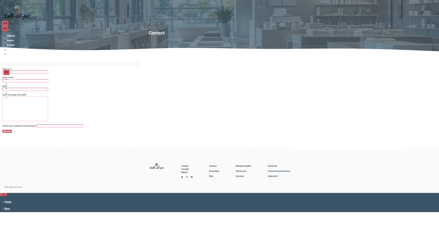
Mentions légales (243, 166)
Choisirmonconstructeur (279, 171)
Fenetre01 (272, 166)
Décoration (12, 49)
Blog (211, 176)
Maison (10, 40)
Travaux (10, 45)
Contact (213, 166)
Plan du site (241, 171)
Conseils (11, 36)
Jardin (10, 54)
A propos (240, 176)
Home (8, 201)
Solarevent (273, 176)
